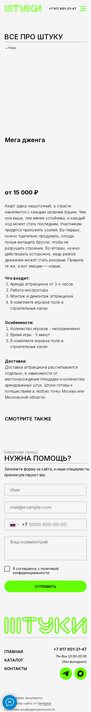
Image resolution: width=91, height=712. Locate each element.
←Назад (10, 47)
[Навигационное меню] (82, 8)
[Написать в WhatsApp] (27, 174)
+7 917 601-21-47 (62, 8)
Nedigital (44, 703)
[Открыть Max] (60, 174)
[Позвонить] (11, 174)
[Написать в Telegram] (44, 174)
